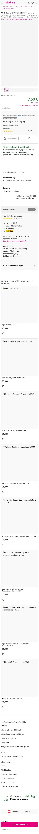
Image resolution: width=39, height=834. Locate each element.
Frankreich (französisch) (9, 787)
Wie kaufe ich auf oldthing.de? (11, 730)
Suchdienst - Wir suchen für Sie (12, 756)
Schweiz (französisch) (8, 782)
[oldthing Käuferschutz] (19, 798)
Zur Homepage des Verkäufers (15, 241)
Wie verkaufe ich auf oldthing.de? (12, 734)
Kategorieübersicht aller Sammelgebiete (15, 747)
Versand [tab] (22, 172)
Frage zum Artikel (12, 138)
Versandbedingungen (11, 253)
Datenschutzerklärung (18, 248)
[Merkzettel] (33, 3)
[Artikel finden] (25, 3)
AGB (5, 248)
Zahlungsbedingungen (12, 256)
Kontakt (3, 766)
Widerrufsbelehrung (11, 251)
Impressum (8, 246)
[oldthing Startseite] (10, 2)
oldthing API (5, 742)
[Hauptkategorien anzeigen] (2, 2)
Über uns (4, 726)
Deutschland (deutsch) (9, 774)
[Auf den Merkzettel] (29, 138)
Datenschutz (5, 829)
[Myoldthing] (29, 3)
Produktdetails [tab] (9, 172)
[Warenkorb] (36, 3)
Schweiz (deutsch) (7, 778)
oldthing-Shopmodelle (9, 738)
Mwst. (36, 103)
